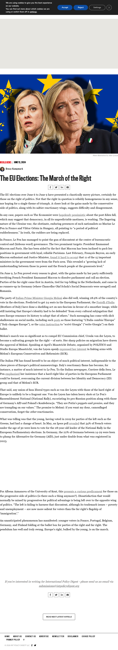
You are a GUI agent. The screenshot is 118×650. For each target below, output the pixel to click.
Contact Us (30, 637)
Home (7, 637)
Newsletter (58, 637)
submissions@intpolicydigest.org (59, 585)
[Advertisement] (59, 43)
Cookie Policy (88, 637)
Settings (97, 7)
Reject (81, 7)
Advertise (44, 637)
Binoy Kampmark (14, 169)
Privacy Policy (13, 640)
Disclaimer (73, 637)
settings (33, 12)
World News (5, 162)
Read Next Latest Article (59, 617)
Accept (65, 7)
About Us (17, 637)
